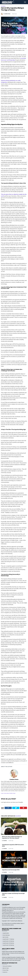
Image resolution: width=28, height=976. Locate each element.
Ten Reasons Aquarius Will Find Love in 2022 (13, 845)
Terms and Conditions (7, 966)
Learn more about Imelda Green (8, 793)
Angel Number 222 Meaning (8, 941)
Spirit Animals (5, 937)
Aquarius (18, 816)
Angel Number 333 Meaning (8, 943)
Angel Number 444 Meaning (8, 945)
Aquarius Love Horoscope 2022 (11, 870)
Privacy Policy (5, 970)
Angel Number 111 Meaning (8, 939)
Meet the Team (6, 968)
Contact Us (5, 972)
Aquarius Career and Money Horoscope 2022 (13, 894)
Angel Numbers (6, 933)
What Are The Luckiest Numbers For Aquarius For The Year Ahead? (12, 837)
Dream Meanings (6, 935)
